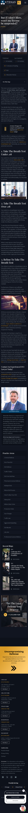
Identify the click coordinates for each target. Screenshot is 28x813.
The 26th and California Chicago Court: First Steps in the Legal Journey (18, 582)
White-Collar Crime (9, 504)
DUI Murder (7, 527)
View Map (4, 689)
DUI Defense (7, 467)
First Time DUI (8, 462)
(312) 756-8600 (5, 695)
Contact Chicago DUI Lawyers (9, 378)
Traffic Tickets (8, 471)
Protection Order (9, 509)
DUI (7, 70)
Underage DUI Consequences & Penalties (16, 553)
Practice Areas (5, 750)
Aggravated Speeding (10, 523)
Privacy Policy (5, 753)
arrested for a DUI (6, 374)
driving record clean (12, 360)
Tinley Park (24, 787)
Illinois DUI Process (9, 490)
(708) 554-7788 (5, 708)
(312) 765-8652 (5, 682)
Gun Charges (8, 513)
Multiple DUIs (8, 485)
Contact (3, 756)
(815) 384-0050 (5, 735)
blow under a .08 (18, 160)
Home (2, 11)
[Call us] (19, 3)
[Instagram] (11, 777)
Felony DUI (7, 499)
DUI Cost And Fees (9, 476)
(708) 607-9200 (5, 722)
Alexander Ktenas (11, 75)
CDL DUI (6, 532)
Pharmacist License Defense (12, 481)
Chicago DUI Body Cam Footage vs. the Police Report (18, 567)
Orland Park (12, 787)
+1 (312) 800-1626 (14, 615)
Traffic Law (7, 518)
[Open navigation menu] (25, 2)
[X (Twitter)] (7, 777)
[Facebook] (3, 777)
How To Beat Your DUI (10, 495)
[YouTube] (15, 777)
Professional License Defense (12, 537)
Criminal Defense (9, 457)
